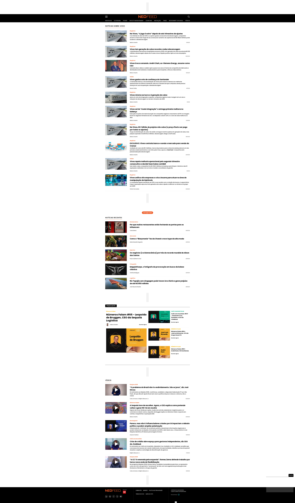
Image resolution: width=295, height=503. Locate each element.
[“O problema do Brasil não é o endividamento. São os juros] (116, 390)
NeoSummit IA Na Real (176, 21)
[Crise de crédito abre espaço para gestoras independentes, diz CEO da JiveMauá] (116, 444)
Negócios (108, 21)
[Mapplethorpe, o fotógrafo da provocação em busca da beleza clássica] (116, 269)
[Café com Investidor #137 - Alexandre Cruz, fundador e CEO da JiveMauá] (159, 317)
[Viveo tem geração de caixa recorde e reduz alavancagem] (116, 51)
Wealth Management (136, 21)
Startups (149, 21)
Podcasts (110, 306)
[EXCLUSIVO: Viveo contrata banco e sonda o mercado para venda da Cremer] (116, 146)
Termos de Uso (140, 494)
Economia (117, 21)
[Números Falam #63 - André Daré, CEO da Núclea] (159, 352)
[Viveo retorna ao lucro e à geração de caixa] (116, 97)
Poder (125, 21)
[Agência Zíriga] (179, 495)
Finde (165, 21)
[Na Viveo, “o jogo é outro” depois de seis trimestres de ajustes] (116, 36)
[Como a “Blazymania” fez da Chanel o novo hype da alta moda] (116, 241)
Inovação (157, 21)
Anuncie (145, 490)
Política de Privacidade (155, 490)
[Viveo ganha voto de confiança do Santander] (116, 82)
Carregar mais (147, 212)
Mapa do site (149, 494)
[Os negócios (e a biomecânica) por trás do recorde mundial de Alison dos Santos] (116, 255)
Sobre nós (139, 490)
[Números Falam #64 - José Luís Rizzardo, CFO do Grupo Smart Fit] (159, 334)
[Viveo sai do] (116, 111)
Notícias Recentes (113, 217)
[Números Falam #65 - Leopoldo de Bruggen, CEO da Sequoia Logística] (126, 340)
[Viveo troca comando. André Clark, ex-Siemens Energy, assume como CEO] (116, 65)
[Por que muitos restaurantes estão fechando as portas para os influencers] (116, 227)
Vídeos (187, 21)
